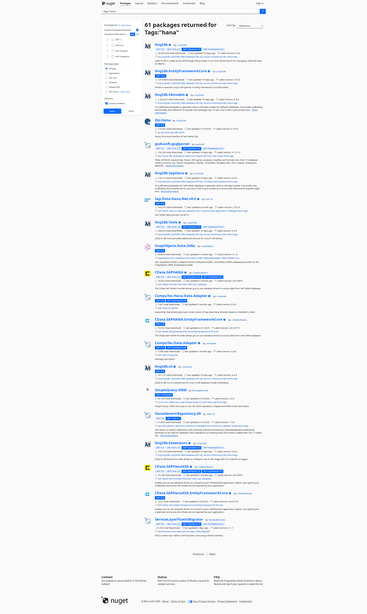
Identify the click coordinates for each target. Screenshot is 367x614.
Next (212, 554)
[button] (120, 25)
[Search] (263, 11)
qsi (159, 132)
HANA (165, 210)
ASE (188, 257)
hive (193, 155)
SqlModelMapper (212, 257)
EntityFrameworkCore (179, 331)
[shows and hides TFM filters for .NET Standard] (107, 51)
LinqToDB (182, 45)
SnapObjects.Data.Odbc (175, 245)
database (190, 56)
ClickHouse (216, 56)
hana (167, 132)
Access (207, 56)
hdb (176, 132)
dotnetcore (191, 425)
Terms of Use (178, 601)
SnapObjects (207, 246)
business (211, 210)
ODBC (200, 257)
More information (175, 165)
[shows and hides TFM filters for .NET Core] (107, 45)
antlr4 (181, 132)
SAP (160, 210)
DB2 (225, 56)
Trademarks (245, 601)
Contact (107, 577)
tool (209, 425)
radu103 (211, 413)
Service (185, 531)
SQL (201, 56)
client (171, 210)
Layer (192, 531)
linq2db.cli (163, 366)
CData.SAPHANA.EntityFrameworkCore (188, 319)
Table (198, 531)
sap (171, 132)
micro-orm (163, 402)
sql (162, 132)
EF (210, 331)
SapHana (222, 181)
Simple (188, 402)
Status (162, 577)
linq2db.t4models (170, 94)
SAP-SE (209, 199)
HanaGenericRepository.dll (178, 413)
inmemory (216, 425)
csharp (234, 425)
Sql (214, 402)
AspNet (230, 257)
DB (197, 56)
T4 (205, 181)
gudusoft (199, 144)
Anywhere (180, 257)
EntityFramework (199, 331)
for (200, 402)
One (173, 531)
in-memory (180, 210)
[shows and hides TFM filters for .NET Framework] (107, 56)
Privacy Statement (227, 601)
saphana (226, 425)
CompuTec (173, 307)
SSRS (189, 284)
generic (170, 425)
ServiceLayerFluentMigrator (179, 519)
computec (222, 296)
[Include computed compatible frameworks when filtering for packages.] (137, 30)
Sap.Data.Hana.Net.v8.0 (175, 198)
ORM (182, 56)
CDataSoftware (200, 272)
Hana (164, 307)
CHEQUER (181, 120)
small (182, 402)
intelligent (232, 210)
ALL (132, 34)
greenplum (179, 155)
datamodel (212, 181)
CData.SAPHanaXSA (172, 466)
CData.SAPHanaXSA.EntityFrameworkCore (191, 492)
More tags (232, 56)
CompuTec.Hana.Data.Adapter (181, 295)
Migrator (205, 531)
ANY (137, 34)
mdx (214, 155)
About (165, 601)
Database (202, 284)
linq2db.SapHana (169, 173)
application (221, 210)
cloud (203, 210)
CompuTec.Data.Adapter (176, 342)
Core (237, 257)
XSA (171, 478)
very (176, 402)
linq (159, 56)
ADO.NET (182, 284)
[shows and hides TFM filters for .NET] (107, 40)
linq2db (161, 44)
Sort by (231, 25)
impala (198, 155)
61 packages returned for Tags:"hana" (181, 28)
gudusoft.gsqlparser (172, 143)
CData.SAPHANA (169, 272)
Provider (173, 284)
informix (207, 155)
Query (196, 402)
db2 (171, 155)
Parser (165, 155)
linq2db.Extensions (171, 442)
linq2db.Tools (166, 222)
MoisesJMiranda (200, 390)
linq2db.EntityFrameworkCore (181, 71)
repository (180, 425)
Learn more (126, 25)
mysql (220, 155)
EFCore (214, 331)
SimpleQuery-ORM (171, 390)
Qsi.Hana (163, 120)
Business (166, 531)
